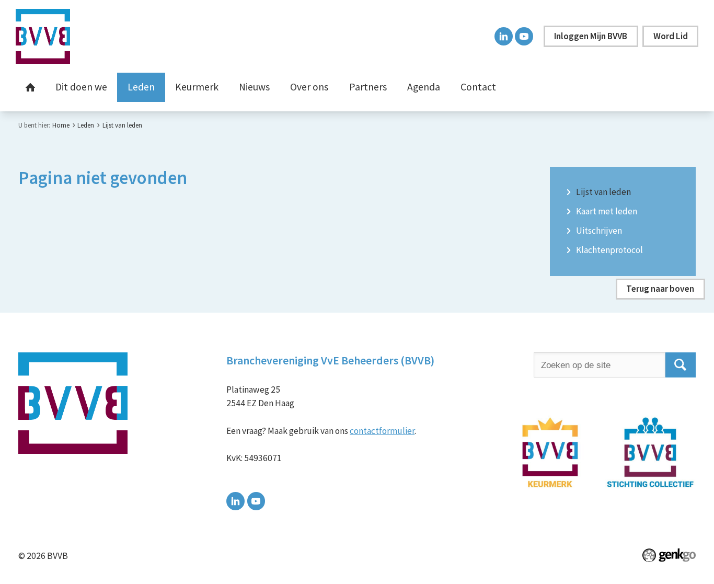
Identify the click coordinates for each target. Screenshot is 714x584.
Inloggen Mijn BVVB (590, 36)
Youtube (524, 36)
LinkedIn (503, 36)
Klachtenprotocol (609, 250)
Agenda (423, 87)
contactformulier (382, 431)
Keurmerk (196, 87)
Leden (141, 87)
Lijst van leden (122, 125)
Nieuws (254, 87)
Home (30, 87)
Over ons (309, 87)
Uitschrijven (599, 231)
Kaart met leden (606, 212)
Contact (478, 87)
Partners (368, 87)
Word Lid (670, 36)
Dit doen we (81, 87)
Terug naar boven (660, 288)
